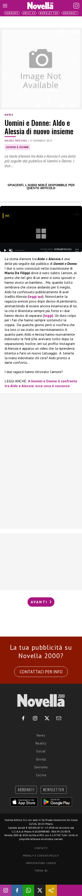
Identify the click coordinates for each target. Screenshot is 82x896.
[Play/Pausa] (5, 250)
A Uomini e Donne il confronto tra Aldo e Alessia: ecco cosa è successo (41, 383)
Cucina (41, 775)
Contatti (41, 848)
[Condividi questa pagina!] (51, 890)
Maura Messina (16, 140)
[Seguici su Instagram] (5, 890)
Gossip (41, 759)
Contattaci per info (41, 671)
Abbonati (70, 13)
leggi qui (35, 296)
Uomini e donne (17, 147)
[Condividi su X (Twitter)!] (40, 890)
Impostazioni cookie (41, 863)
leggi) (48, 315)
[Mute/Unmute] (10, 250)
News (9, 114)
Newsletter (49, 13)
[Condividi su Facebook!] (17, 890)
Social (41, 751)
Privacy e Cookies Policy (41, 855)
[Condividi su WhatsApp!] (28, 890)
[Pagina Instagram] (76, 5)
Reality (41, 743)
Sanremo (11, 13)
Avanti (40, 602)
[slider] (20, 250)
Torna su (41, 870)
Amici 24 (29, 13)
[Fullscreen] (76, 250)
